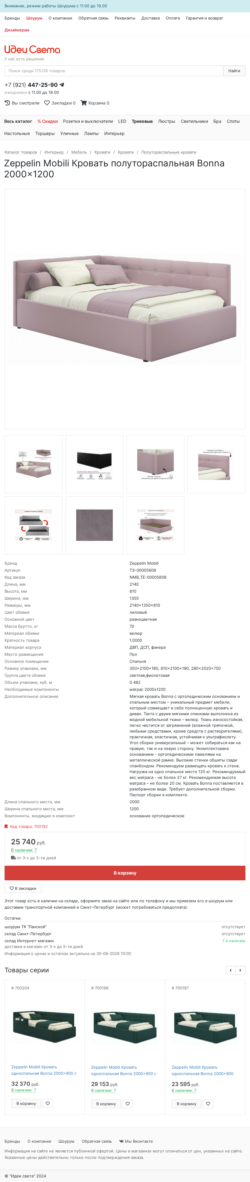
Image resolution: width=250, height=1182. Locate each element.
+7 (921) (31, 85)
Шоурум (34, 18)
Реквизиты (125, 18)
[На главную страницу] (35, 49)
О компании (60, 18)
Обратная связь (93, 18)
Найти (234, 70)
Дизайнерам (17, 29)
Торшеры (45, 133)
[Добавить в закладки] (47, 1103)
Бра (217, 121)
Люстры (166, 121)
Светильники (194, 121)
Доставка (150, 18)
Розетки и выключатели (88, 121)
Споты (233, 121)
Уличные (69, 133)
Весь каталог (18, 121)
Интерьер (114, 133)
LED (122, 121)
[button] (231, 970)
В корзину (125, 873)
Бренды (12, 18)
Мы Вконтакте (138, 1141)
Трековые (142, 121)
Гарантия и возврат (204, 18)
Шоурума (66, 5)
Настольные (17, 133)
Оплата (173, 18)
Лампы (91, 133)
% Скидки (48, 121)
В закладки (25, 888)
